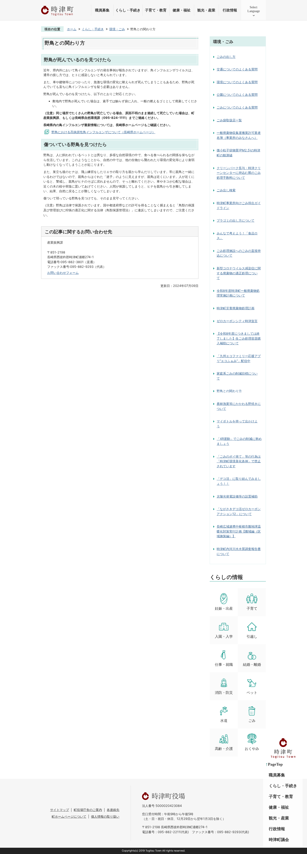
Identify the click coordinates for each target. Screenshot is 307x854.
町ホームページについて (69, 816)
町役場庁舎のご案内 (88, 810)
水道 (223, 721)
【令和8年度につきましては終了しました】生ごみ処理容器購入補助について (239, 338)
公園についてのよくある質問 (237, 94)
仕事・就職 (224, 664)
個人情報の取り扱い (105, 816)
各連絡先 (113, 810)
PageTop (275, 764)
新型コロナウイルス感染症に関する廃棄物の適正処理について (239, 273)
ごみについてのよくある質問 (237, 107)
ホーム (71, 29)
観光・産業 (206, 10)
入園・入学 (224, 636)
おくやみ (252, 749)
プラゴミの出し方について (235, 220)
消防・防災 (224, 692)
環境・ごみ (117, 29)
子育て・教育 (156, 10)
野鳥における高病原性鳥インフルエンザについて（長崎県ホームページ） (103, 132)
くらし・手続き (127, 10)
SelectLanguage (253, 9)
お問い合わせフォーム (63, 273)
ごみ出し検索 (226, 190)
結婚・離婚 (252, 664)
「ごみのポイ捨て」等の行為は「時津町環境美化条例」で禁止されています (239, 461)
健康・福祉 (182, 10)
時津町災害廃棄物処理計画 (235, 308)
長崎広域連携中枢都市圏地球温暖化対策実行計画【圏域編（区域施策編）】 (239, 531)
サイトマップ (59, 810)
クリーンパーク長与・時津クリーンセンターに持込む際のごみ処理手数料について (239, 172)
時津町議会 (279, 839)
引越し (252, 636)
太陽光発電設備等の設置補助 (237, 496)
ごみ (252, 721)
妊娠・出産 (224, 608)
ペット (252, 692)
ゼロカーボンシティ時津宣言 (237, 321)
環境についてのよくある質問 (237, 82)
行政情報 (230, 10)
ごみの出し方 (226, 57)
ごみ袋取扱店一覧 (229, 120)
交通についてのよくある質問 (237, 69)
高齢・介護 (224, 749)
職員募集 (102, 10)
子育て (252, 608)
